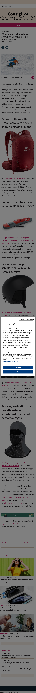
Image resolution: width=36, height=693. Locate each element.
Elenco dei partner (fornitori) (10, 361)
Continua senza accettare (26, 319)
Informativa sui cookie (13, 349)
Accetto (18, 371)
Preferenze (18, 367)
